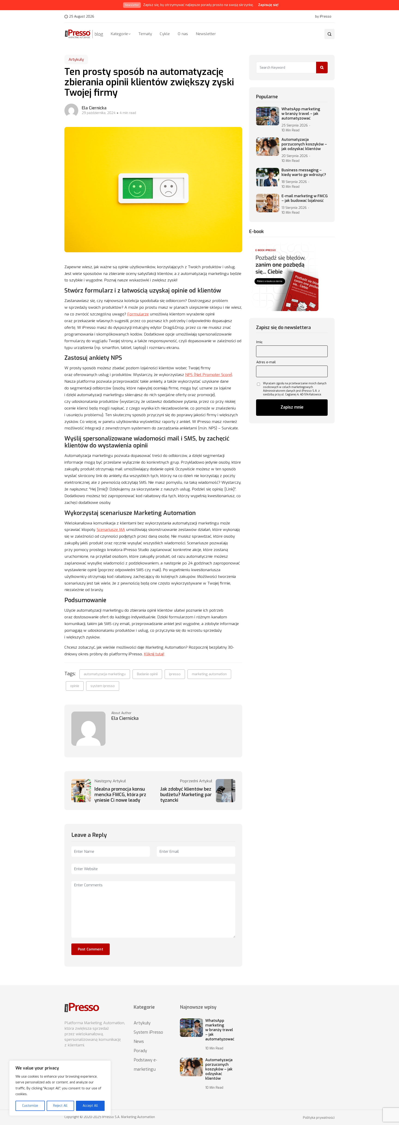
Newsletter (206, 34)
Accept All (90, 1105)
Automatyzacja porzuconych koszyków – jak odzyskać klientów (304, 144)
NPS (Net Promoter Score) (208, 374)
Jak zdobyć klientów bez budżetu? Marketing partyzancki (186, 794)
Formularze (138, 314)
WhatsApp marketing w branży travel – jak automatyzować (300, 114)
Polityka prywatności (319, 1117)
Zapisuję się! (268, 5)
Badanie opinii (147, 674)
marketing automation (209, 674)
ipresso (175, 674)
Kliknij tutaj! (154, 654)
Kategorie (119, 34)
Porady (140, 1051)
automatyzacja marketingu (105, 674)
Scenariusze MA (111, 529)
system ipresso (103, 686)
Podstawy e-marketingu (145, 1064)
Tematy (145, 34)
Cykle (165, 34)
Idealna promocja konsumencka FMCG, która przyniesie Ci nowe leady (120, 794)
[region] (60, 1088)
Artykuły (76, 59)
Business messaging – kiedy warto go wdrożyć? (303, 172)
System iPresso (148, 1032)
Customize (30, 1105)
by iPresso (323, 17)
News (139, 1041)
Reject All (60, 1105)
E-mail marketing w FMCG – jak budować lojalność (304, 198)
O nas (183, 34)
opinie (74, 686)
